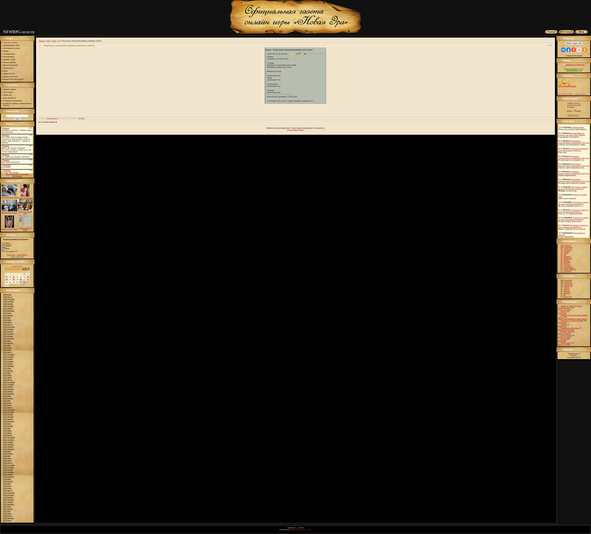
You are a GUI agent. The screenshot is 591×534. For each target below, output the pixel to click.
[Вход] (581, 33)
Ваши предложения (566, 330)
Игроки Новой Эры (9, 197)
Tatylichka (81, 118)
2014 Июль (7, 433)
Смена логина (566, 335)
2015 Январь (8, 447)
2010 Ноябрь (8, 331)
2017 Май (6, 511)
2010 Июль (7, 322)
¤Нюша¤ (566, 291)
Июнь (54, 41)
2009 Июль (7, 295)
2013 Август (7, 407)
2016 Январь (8, 474)
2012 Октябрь (8, 384)
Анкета (563, 311)
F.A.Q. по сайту (565, 310)
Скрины (564, 324)
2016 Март (7, 479)
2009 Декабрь (8, 306)
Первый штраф (578, 127)
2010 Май (6, 318)
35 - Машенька (566, 258)
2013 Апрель (8, 398)
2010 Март (7, 313)
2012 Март (7, 368)
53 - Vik (563, 255)
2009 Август (7, 297)
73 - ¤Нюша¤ (566, 251)
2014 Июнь (7, 431)
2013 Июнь (7, 403)
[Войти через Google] (579, 49)
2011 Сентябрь (9, 354)
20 (21, 279)
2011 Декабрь (8, 361)
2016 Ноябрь (8, 497)
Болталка (562, 313)
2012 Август (7, 380)
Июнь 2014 (17, 266)
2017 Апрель (8, 509)
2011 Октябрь (8, 357)
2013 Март (7, 396)
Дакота (567, 288)
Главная (41, 41)
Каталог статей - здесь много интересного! (572, 90)
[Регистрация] (566, 33)
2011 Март (7, 341)
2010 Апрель (8, 315)
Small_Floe (567, 297)
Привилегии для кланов (570, 328)
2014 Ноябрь (8, 442)
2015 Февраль (8, 449)
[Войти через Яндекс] (573, 49)
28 (24, 282)
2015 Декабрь (8, 472)
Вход (301, 130)
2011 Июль (7, 350)
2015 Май (6, 456)
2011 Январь (8, 336)
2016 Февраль (8, 477)
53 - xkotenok (566, 256)
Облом (563, 339)
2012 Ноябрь (8, 387)
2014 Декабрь (8, 444)
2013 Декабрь (8, 417)
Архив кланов (566, 343)
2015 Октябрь (8, 467)
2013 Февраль (8, 394)
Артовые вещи (566, 332)
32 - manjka (565, 260)
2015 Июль (7, 460)
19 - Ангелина (566, 266)
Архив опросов (22, 255)
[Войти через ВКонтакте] (563, 49)
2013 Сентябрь (9, 410)
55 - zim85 (564, 253)
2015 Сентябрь (9, 465)
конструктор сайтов (297, 529)
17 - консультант (567, 267)
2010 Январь (8, 308)
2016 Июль (7, 488)
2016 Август (7, 490)
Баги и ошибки (564, 334)
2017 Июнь (7, 513)
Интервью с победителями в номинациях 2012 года (573, 142)
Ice (297, 528)
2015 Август (7, 463)
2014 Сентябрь (9, 437)
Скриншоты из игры (25, 229)
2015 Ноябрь (8, 470)
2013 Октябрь (8, 412)
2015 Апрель (8, 454)
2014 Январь (8, 419)
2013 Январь (8, 391)
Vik (564, 295)
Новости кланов (565, 93)
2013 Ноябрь (8, 414)
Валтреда (568, 282)
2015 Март (7, 451)
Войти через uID (573, 43)
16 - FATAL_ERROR (568, 269)
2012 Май (6, 373)
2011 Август (7, 352)
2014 (48, 41)
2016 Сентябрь (9, 493)
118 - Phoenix (566, 245)
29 (28, 282)
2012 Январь (8, 364)
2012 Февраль (8, 366)
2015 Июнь (7, 458)
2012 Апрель (8, 371)
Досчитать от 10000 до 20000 (572, 321)
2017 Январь (8, 502)
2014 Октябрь (8, 440)
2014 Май (6, 428)
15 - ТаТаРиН (566, 271)
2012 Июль (7, 377)
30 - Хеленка (565, 262)
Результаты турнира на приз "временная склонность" (573, 149)
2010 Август (7, 324)
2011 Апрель (8, 343)
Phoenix (566, 289)
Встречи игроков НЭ (25, 213)
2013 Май (6, 401)
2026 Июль (7, 520)
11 (13, 277)
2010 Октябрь (8, 329)
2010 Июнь (7, 320)
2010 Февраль (8, 311)
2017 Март (7, 507)
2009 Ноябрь (8, 304)
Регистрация (293, 130)
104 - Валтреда (566, 247)
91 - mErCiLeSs (566, 249)
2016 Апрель (8, 481)
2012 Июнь (7, 375)
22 (28, 279)
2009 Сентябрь (9, 299)
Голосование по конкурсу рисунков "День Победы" (571, 134)
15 (28, 277)
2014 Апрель (8, 426)
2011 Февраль (8, 338)
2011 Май (6, 345)
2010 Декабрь (8, 334)
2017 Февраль (8, 504)
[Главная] (551, 33)
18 (14, 279)
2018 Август (7, 516)
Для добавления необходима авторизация (17, 175)
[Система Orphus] (574, 117)
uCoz (310, 529)
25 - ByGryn (565, 264)
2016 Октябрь (8, 495)
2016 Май (6, 484)
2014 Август (7, 435)
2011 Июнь (7, 348)
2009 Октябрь (8, 301)
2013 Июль (7, 405)
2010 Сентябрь (9, 327)
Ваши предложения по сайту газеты (573, 319)
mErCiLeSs (568, 284)
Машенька (568, 286)
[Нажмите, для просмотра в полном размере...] (295, 103)
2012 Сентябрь (9, 382)
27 (21, 282)
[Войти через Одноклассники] (584, 49)
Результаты (11, 255)
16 (7, 279)
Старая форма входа (574, 56)
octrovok (566, 293)
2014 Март (7, 424)
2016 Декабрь (8, 500)
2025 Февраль (8, 518)
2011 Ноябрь (8, 359)
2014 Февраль (8, 421)
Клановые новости (52, 118)
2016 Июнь (7, 486)
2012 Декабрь (8, 389)
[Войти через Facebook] (568, 49)
